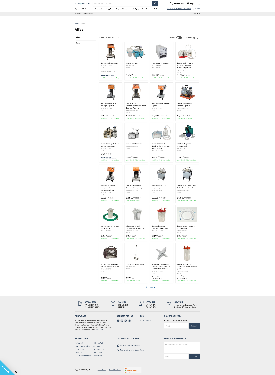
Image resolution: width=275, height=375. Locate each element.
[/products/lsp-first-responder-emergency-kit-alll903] (187, 133)
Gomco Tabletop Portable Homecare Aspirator (110, 145)
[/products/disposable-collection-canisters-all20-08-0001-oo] (136, 215)
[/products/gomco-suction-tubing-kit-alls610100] (187, 215)
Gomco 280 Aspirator (133, 144)
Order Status (196, 13)
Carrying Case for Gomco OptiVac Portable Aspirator (110, 265)
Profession (157, 9)
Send (195, 356)
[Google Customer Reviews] (132, 370)
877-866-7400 (179, 4)
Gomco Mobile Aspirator (109, 63)
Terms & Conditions (115, 370)
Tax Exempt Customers (83, 355)
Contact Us (78, 352)
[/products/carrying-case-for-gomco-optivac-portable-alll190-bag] (111, 253)
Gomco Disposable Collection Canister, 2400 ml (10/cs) (187, 266)
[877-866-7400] (89, 304)
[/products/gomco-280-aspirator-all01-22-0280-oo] (136, 133)
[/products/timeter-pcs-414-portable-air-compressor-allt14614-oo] (162, 52)
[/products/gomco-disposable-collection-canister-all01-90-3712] (187, 253)
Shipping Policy (98, 343)
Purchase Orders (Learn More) (130, 345)
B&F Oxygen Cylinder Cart (135, 264)
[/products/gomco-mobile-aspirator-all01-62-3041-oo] (111, 52)
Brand (148, 9)
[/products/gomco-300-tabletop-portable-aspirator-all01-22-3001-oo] (187, 92)
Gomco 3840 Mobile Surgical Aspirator (159, 187)
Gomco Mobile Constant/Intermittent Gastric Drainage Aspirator (136, 105)
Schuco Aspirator (132, 63)
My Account (79, 343)
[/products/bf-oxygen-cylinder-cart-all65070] (136, 253)
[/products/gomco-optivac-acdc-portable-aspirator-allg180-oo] (187, 52)
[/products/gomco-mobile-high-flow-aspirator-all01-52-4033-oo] (162, 92)
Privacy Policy (102, 370)
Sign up (148, 320)
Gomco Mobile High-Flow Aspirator (161, 104)
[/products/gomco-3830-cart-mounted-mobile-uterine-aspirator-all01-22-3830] (187, 174)
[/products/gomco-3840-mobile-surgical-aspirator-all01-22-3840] (162, 174)
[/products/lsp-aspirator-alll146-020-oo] (111, 215)
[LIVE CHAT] (147, 304)
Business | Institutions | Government (179, 9)
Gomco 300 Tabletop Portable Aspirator (184, 104)
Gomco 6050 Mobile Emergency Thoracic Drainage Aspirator (108, 188)
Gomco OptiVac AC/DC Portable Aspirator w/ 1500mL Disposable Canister (185, 65)
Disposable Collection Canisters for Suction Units (135, 227)
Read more (99, 329)
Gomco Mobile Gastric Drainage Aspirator (108, 104)
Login (142, 320)
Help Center (97, 355)
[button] (105, 75)
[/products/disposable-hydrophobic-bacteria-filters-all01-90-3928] (162, 253)
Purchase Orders (88, 13)
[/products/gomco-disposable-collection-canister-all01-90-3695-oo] (162, 215)
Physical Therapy (122, 9)
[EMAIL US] (119, 304)
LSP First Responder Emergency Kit (184, 145)
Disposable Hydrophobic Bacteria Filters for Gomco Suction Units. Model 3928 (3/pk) (161, 266)
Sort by (101, 38)
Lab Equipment (137, 9)
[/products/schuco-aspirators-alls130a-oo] (136, 52)
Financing (77, 13)
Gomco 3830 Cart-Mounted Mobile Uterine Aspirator (186, 187)
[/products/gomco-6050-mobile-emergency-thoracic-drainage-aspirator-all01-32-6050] (111, 174)
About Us (96, 346)
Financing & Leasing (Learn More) (132, 350)
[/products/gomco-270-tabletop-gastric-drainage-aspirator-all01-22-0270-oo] (162, 133)
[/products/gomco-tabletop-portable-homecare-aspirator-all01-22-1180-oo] (111, 133)
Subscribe (194, 326)
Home (77, 24)
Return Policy (79, 349)
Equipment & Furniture (83, 9)
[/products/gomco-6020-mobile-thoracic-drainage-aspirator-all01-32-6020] (136, 174)
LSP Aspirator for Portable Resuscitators (110, 227)
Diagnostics (99, 9)
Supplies (109, 9)
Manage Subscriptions (82, 346)
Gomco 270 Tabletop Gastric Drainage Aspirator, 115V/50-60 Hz (161, 146)
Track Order (97, 352)
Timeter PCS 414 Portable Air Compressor (160, 64)
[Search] (155, 3)
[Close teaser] (16, 372)
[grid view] (194, 37)
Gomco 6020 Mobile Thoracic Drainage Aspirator (136, 187)
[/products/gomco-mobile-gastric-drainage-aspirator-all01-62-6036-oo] (136, 92)
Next (151, 287)
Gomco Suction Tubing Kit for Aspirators (186, 227)
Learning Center (99, 349)
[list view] (197, 37)
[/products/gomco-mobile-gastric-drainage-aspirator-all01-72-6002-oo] (111, 92)
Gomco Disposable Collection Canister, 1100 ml (161, 227)
